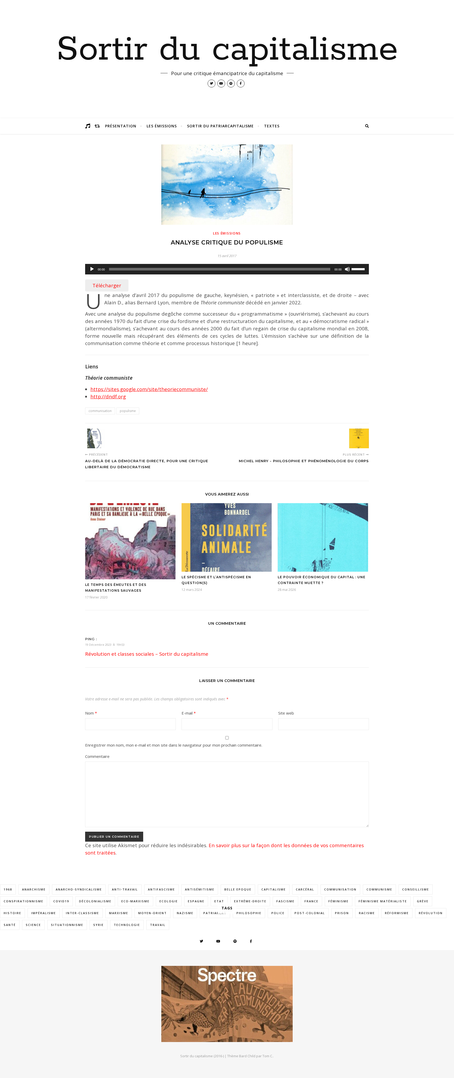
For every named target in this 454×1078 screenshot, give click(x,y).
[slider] (359, 268)
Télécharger (106, 285)
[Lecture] (92, 269)
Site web (286, 713)
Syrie (98, 925)
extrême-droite (250, 901)
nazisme (185, 913)
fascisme (285, 901)
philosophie (248, 913)
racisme (367, 913)
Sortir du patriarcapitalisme (220, 125)
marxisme (118, 913)
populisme (128, 411)
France (311, 901)
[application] (227, 269)
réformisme (397, 913)
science (33, 925)
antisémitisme (199, 889)
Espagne (196, 901)
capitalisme (273, 889)
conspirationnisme (23, 901)
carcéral (305, 889)
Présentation (120, 125)
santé (10, 925)
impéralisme (43, 913)
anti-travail (125, 889)
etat (219, 901)
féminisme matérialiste (383, 901)
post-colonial (310, 913)
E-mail (189, 713)
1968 (8, 889)
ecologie (168, 901)
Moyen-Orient (152, 913)
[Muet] (347, 269)
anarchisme (34, 889)
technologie (127, 925)
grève (423, 901)
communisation (100, 411)
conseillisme (415, 889)
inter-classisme (82, 913)
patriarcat (214, 913)
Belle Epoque (237, 889)
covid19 (61, 901)
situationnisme (67, 925)
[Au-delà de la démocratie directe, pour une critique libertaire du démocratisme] (95, 438)
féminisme (338, 901)
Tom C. (267, 1056)
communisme (379, 889)
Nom (91, 713)
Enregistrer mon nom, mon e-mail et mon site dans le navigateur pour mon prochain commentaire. (173, 745)
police (278, 913)
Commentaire (97, 756)
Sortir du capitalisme (227, 50)
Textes (272, 125)
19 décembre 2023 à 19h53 (105, 645)
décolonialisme (95, 901)
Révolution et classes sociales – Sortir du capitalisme (146, 653)
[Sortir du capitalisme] (227, 1004)
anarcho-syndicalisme (79, 889)
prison (342, 913)
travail (158, 925)
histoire (12, 913)
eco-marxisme (135, 901)
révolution (431, 913)
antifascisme (161, 889)
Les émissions (162, 125)
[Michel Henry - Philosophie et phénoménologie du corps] (359, 438)
